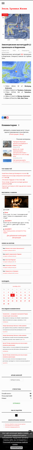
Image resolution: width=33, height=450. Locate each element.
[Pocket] (7, 118)
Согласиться (16, 447)
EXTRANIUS (5, 322)
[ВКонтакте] (3, 118)
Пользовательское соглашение (12, 425)
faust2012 (5, 331)
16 (8, 298)
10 (12, 295)
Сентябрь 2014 (16, 286)
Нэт (15, 250)
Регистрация (14, 134)
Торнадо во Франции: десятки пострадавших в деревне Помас (20, 143)
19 (20, 298)
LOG (15, 261)
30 (8, 304)
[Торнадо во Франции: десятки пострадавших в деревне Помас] (7, 147)
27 (25, 301)
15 (4, 298)
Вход (21, 134)
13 (25, 295)
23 (8, 301)
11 (16, 295)
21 (29, 298)
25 (16, 301)
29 (4, 304)
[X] (5, 118)
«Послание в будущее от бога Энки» (12, 180)
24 (12, 301)
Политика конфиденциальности (12, 427)
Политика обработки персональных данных (15, 424)
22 (4, 301)
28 (29, 301)
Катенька (16, 273)
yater (15, 256)
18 (16, 298)
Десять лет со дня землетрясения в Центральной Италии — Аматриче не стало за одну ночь (21, 152)
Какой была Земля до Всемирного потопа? (14, 173)
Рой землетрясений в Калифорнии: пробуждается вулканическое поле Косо (21, 162)
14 (29, 295)
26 (20, 301)
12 (20, 295)
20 (25, 298)
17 (12, 298)
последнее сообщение (8, 250)
